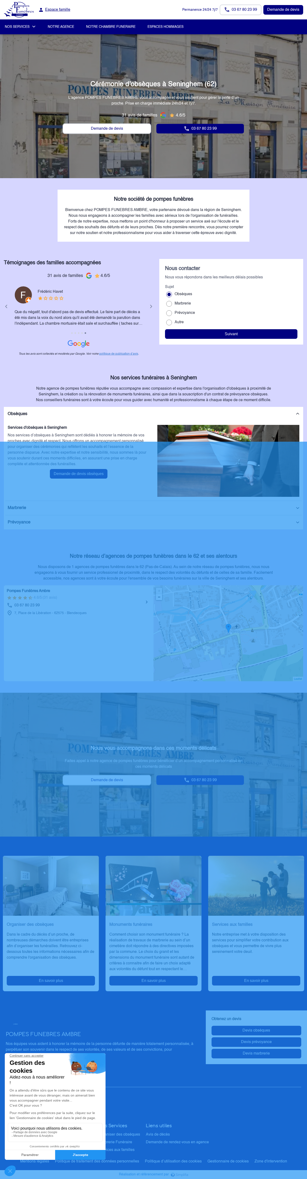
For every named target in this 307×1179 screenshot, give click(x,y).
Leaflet (298, 679)
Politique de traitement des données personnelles (97, 1161)
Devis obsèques (256, 1030)
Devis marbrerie (256, 1054)
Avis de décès (158, 1135)
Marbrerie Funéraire (115, 1142)
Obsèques (183, 294)
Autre (179, 322)
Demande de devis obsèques (79, 474)
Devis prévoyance (256, 1042)
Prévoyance (185, 313)
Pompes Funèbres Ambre (28, 591)
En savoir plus (51, 981)
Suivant (231, 334)
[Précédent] (6, 306)
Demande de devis (283, 10)
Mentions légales (34, 1161)
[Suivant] (151, 306)
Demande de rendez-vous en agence (177, 1142)
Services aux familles (116, 1150)
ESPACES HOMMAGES (165, 27)
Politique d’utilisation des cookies (173, 1161)
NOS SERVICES (17, 27)
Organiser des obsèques (119, 1135)
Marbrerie (183, 303)
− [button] (159, 596)
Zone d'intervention (270, 1161)
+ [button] (159, 590)
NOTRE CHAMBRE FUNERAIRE (111, 27)
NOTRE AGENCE (61, 27)
